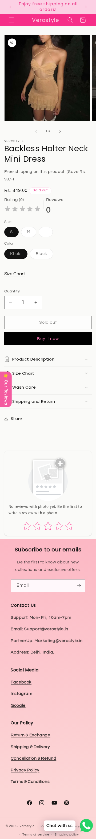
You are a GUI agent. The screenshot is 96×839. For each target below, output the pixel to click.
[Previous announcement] (10, 7)
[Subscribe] (79, 585)
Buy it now (48, 339)
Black (44, 255)
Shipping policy (66, 834)
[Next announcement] (86, 7)
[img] (22, 210)
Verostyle (27, 826)
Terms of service (35, 834)
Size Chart (14, 274)
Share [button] (16, 419)
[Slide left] (36, 131)
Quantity (12, 291)
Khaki (18, 255)
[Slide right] (60, 131)
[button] (11, 20)
